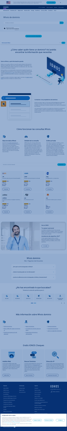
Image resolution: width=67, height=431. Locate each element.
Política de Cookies (7, 422)
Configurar (13, 421)
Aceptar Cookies (9, 423)
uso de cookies (28, 421)
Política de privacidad (17, 422)
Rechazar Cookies (48, 420)
